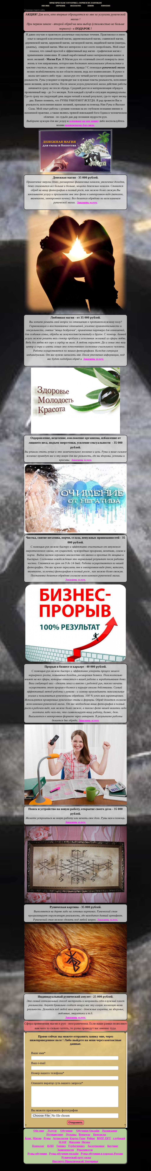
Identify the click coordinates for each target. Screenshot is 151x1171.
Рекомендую (85, 1149)
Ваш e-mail (38, 1063)
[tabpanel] (75, 3)
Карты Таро (78, 1138)
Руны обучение (38, 1153)
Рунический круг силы (76, 1157)
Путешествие (54, 1134)
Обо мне (38, 1130)
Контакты (99, 1134)
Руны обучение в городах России (102, 1153)
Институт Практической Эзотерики (75, 1161)
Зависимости (66, 1149)
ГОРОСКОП (105, 6)
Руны (47, 1138)
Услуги (51, 1130)
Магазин (74, 1142)
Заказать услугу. (81, 459)
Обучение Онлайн (87, 1130)
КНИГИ (91, 6)
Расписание (109, 1130)
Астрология (60, 1138)
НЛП (50, 1145)
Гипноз (61, 1145)
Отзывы (71, 1134)
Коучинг (112, 1145)
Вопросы (84, 1134)
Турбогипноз (76, 1145)
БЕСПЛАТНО (75, 6)
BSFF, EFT (104, 1138)
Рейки (91, 1138)
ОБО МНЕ (45, 6)
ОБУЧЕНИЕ (60, 6)
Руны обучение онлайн (64, 1153)
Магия (37, 1138)
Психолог (38, 1145)
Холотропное (96, 1145)
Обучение (66, 1130)
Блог (28, 1138)
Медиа (86, 1142)
